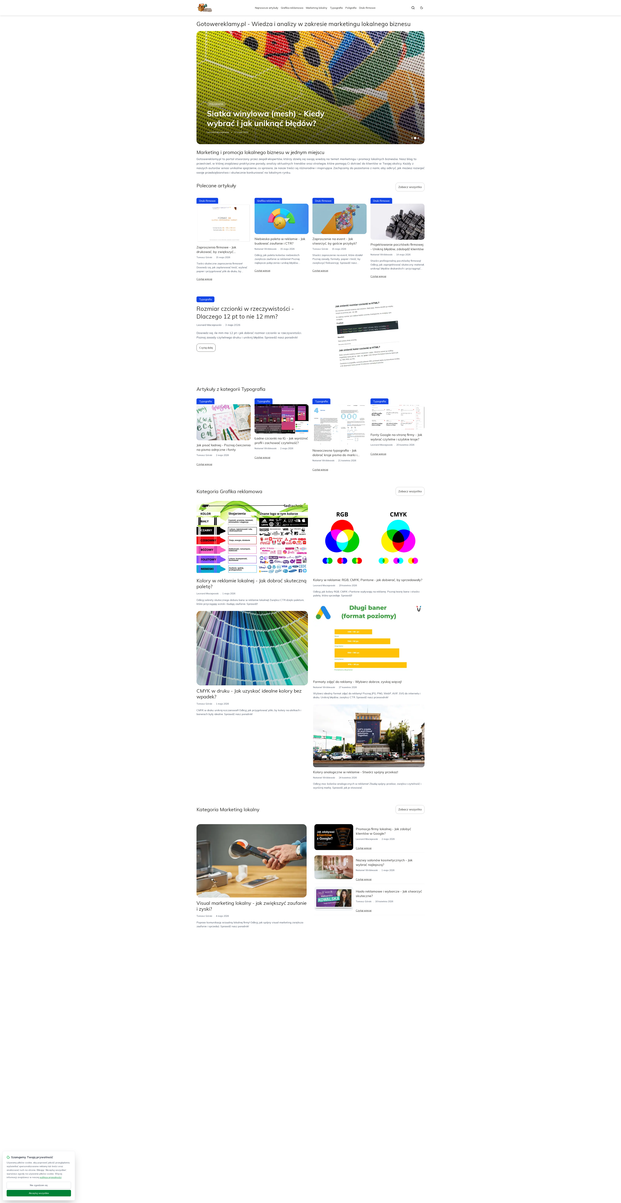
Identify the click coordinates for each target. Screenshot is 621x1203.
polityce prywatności (50, 1177)
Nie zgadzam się (39, 1185)
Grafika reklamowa (292, 7)
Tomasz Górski (215, 132)
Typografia (336, 7)
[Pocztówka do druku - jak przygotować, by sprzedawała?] (310, 87)
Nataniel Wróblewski (266, 248)
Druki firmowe (367, 7)
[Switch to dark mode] (422, 8)
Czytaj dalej (206, 347)
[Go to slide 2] (415, 138)
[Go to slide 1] (412, 138)
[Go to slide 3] (418, 138)
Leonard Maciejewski (381, 444)
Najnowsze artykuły (266, 7)
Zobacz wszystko (410, 187)
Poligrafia (350, 7)
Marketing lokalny (316, 7)
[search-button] (413, 8)
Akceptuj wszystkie (39, 1193)
